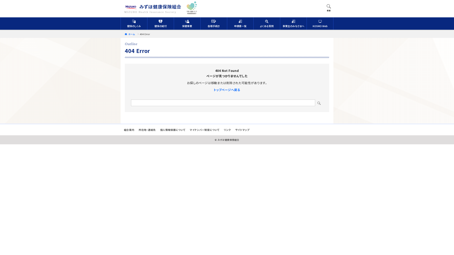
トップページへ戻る (227, 89)
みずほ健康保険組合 (160, 6)
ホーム (131, 34)
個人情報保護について (173, 130)
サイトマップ (242, 130)
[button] (328, 6)
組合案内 (129, 130)
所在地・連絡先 (147, 130)
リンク (227, 130)
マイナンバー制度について (204, 130)
